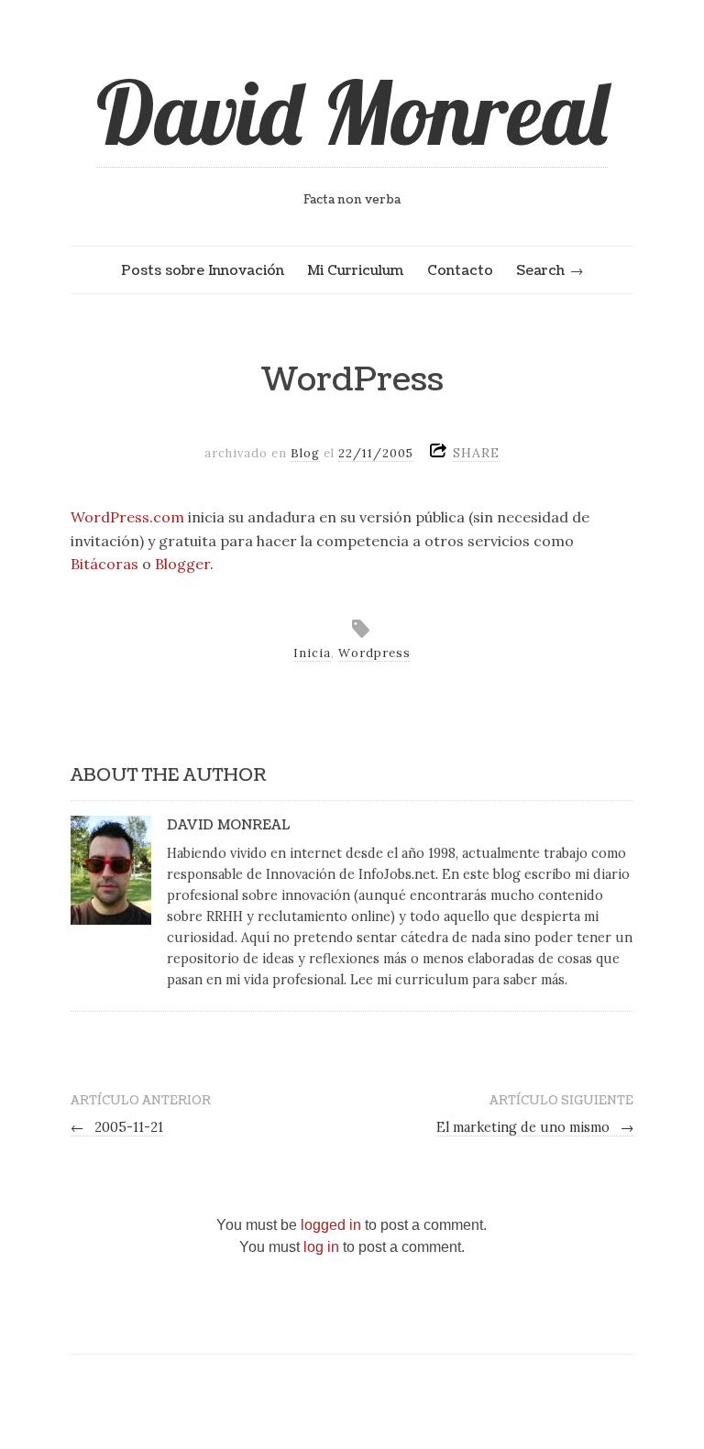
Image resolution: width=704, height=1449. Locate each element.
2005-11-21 (117, 1127)
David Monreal (352, 112)
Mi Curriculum (355, 270)
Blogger (182, 563)
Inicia (312, 653)
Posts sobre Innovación (202, 270)
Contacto (460, 270)
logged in (331, 1225)
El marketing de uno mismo (535, 1127)
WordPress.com (127, 517)
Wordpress (374, 653)
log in (321, 1247)
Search (540, 270)
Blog (305, 453)
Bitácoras (104, 563)
